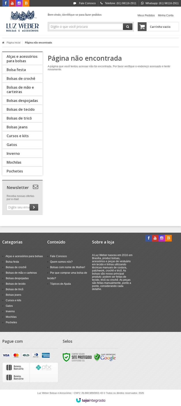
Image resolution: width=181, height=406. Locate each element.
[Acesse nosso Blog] (26, 3)
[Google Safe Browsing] (105, 357)
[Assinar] (34, 207)
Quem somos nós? (61, 261)
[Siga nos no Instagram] (19, 3)
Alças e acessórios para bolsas (24, 256)
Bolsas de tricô (14, 289)
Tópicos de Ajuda (60, 283)
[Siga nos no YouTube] (155, 238)
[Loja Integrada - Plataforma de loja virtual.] (90, 400)
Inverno (10, 311)
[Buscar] (127, 26)
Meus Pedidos (146, 15)
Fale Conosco (87, 3)
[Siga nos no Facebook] (5, 3)
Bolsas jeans (13, 294)
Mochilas (11, 316)
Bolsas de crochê (16, 267)
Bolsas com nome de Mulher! (67, 267)
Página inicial (13, 42)
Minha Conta (165, 15)
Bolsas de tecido (16, 283)
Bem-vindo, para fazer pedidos (75, 14)
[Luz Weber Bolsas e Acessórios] (22, 21)
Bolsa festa (12, 261)
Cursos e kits (13, 300)
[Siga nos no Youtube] (12, 3)
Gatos (9, 305)
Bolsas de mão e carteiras (21, 272)
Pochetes (11, 322)
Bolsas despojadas (17, 278)
